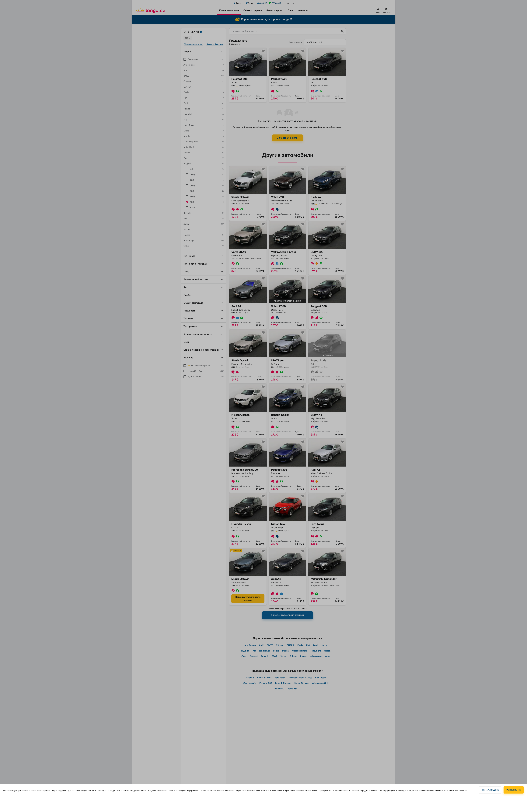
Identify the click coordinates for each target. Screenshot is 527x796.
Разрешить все (513, 790)
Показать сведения (490, 790)
